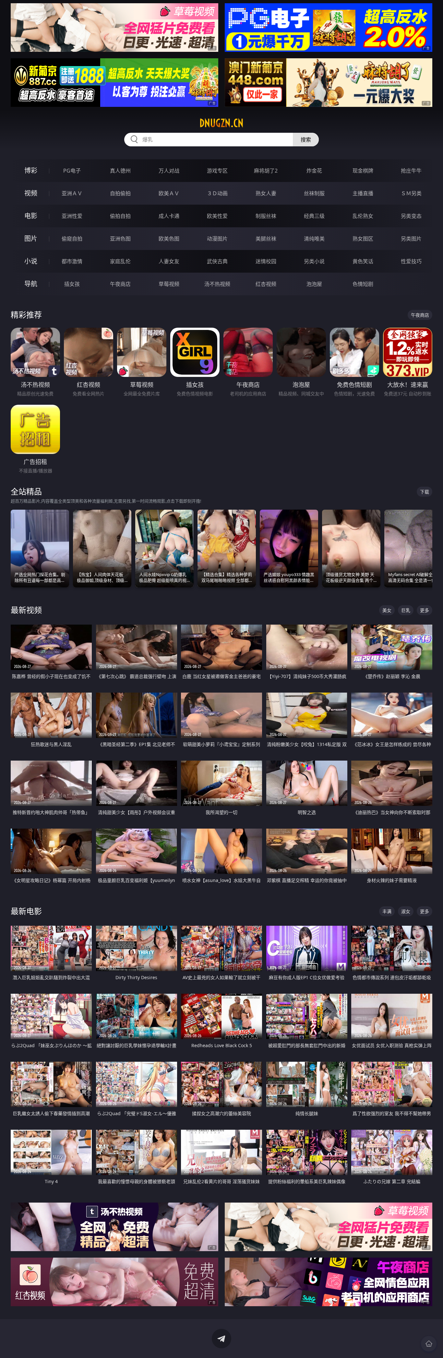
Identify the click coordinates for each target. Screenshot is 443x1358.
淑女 (405, 911)
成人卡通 (169, 216)
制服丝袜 (266, 216)
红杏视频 (266, 284)
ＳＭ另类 (411, 193)
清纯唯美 (314, 238)
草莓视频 (169, 284)
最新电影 (26, 911)
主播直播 (363, 193)
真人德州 (120, 170)
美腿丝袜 (266, 238)
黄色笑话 (363, 261)
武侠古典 (217, 261)
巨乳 (405, 610)
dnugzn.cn (221, 123)
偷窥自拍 (72, 238)
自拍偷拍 (120, 193)
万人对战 (169, 170)
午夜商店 (120, 284)
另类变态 (411, 216)
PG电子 (72, 170)
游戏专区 (217, 170)
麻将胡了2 (266, 170)
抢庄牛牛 (411, 170)
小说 (30, 261)
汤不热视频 (217, 284)
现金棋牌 (363, 170)
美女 (386, 610)
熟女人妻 (266, 193)
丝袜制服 (314, 193)
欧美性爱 (217, 216)
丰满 (386, 911)
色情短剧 (363, 284)
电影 (30, 215)
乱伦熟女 (363, 216)
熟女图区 (363, 238)
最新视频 (26, 610)
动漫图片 (217, 238)
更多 (424, 610)
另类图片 (411, 238)
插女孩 (72, 284)
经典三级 (314, 216)
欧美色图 (169, 238)
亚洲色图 (120, 238)
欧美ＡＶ (169, 193)
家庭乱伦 (120, 261)
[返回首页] (429, 1344)
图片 (30, 238)
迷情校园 (266, 261)
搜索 (306, 139)
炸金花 (314, 170)
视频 (30, 193)
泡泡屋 (314, 284)
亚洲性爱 (72, 216)
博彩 (30, 170)
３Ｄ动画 (217, 193)
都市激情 (72, 261)
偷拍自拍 (120, 216)
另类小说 (314, 261)
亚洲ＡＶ (72, 193)
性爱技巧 (411, 261)
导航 (30, 283)
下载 (424, 492)
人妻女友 (169, 261)
